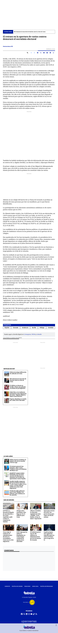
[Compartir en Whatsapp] (53, 52)
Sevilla (34, 327)
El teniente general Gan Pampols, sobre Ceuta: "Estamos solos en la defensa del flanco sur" (18, 468)
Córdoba (50, 327)
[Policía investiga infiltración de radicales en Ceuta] (6, 374)
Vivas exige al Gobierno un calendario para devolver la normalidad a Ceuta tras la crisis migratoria (8, 536)
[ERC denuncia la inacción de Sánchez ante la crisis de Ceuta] (6, 380)
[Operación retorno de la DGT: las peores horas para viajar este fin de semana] (49, 506)
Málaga (42, 327)
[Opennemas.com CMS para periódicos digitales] (29, 623)
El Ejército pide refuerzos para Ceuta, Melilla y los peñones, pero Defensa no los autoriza (17, 493)
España (7, 327)
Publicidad (27, 586)
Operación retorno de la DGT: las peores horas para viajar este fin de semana (49, 514)
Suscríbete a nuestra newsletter (12, 337)
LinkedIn (39, 334)
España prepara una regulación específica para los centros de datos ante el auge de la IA (49, 536)
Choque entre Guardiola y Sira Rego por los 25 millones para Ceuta (21, 514)
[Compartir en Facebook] (37, 52)
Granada (15, 327)
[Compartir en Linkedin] (50, 52)
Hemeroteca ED (8, 46)
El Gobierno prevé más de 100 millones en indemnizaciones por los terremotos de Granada (35, 536)
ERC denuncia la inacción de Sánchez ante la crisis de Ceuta (18, 380)
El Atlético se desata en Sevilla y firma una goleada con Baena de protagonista (34, 31)
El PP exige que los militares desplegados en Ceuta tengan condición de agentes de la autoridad (22, 536)
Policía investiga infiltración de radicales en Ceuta (18, 372)
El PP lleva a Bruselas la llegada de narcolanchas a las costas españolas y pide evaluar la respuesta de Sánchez (8, 516)
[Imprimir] (34, 52)
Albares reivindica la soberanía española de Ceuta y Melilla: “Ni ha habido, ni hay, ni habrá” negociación (35, 514)
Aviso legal (35, 586)
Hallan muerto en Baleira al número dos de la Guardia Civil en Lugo (18, 461)
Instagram (28, 334)
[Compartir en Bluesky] (44, 52)
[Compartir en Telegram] (47, 52)
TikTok (33, 334)
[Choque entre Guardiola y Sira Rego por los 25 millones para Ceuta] (22, 506)
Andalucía (25, 327)
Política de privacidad (46, 586)
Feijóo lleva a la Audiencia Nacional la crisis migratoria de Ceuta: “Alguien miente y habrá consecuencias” (18, 394)
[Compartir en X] (40, 52)
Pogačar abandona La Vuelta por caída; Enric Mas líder (18, 399)
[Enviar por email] (31, 52)
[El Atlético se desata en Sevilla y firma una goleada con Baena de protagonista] (6, 387)
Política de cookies (17, 586)
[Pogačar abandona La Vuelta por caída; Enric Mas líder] (6, 400)
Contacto (7, 586)
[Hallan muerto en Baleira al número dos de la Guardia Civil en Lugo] (6, 461)
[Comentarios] (28, 52)
